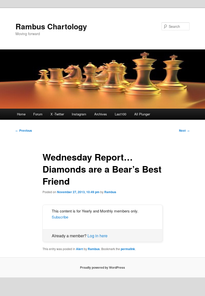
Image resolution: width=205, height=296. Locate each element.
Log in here (98, 236)
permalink (128, 249)
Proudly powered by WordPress (102, 267)
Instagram (79, 114)
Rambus (110, 192)
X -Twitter (57, 114)
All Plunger (142, 114)
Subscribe (60, 216)
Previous (24, 130)
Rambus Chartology (51, 26)
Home (21, 114)
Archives (100, 114)
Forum (37, 114)
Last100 (120, 114)
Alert (79, 249)
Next (184, 130)
